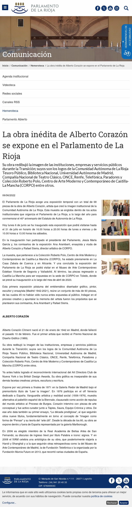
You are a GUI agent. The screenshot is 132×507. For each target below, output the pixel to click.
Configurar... (9, 502)
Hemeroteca (37, 65)
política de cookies (101, 496)
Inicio (5, 65)
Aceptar (124, 502)
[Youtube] (110, 10)
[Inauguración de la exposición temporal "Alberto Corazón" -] (115, 227)
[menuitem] (66, 76)
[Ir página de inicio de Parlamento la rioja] (30, 8)
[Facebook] (98, 10)
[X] (104, 10)
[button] (5, 7)
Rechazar (112, 502)
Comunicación (19, 65)
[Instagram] (117, 10)
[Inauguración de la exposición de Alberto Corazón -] (115, 208)
